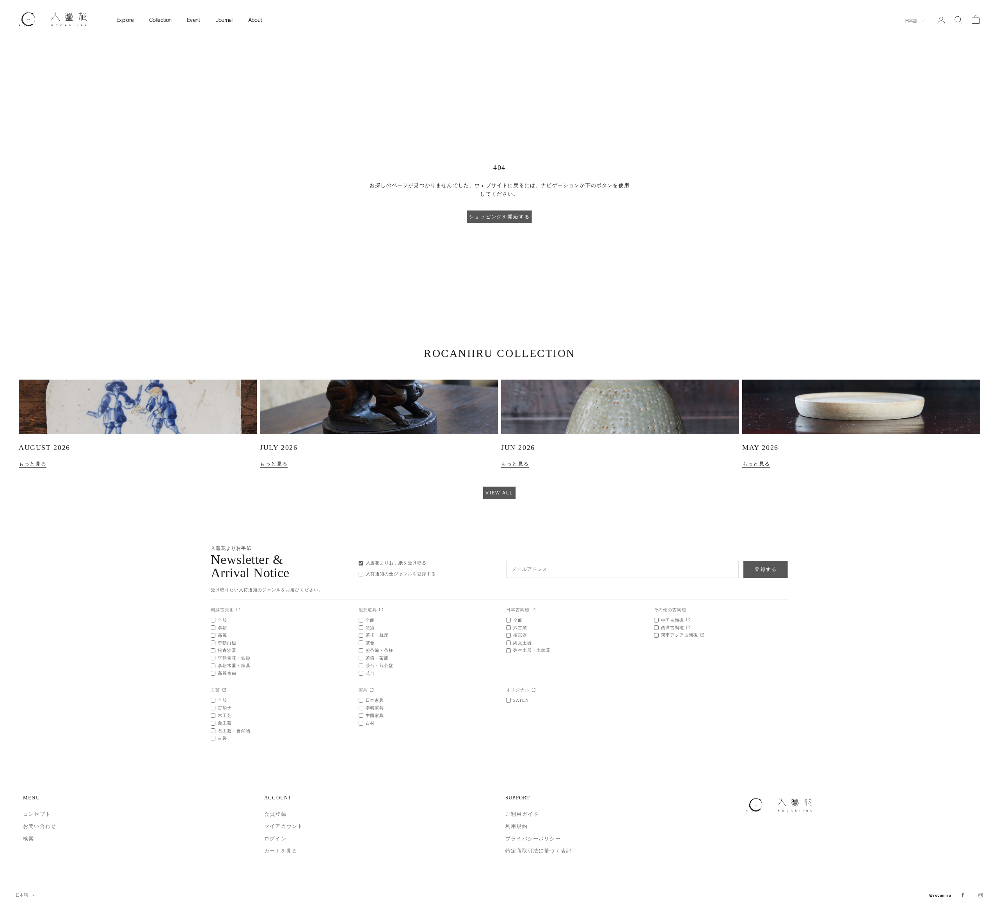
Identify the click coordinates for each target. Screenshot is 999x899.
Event (193, 19)
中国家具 (375, 715)
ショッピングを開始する (499, 216)
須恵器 (520, 635)
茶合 (370, 642)
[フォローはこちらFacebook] (962, 895)
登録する (766, 569)
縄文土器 (522, 642)
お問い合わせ (39, 826)
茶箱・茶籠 (377, 658)
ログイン (275, 839)
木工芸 (225, 715)
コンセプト (37, 814)
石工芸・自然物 (234, 730)
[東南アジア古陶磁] (702, 635)
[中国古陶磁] (688, 620)
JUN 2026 (518, 447)
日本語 (911, 20)
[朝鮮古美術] (238, 610)
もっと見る (32, 464)
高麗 (222, 635)
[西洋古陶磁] (688, 628)
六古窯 (520, 627)
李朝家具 (375, 707)
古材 (370, 723)
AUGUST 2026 (44, 447)
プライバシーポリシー (533, 839)
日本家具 (375, 700)
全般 (222, 620)
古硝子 (225, 707)
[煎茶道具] (381, 610)
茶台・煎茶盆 (380, 665)
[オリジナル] (533, 690)
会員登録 (275, 814)
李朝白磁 (227, 642)
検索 (28, 839)
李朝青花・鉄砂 (234, 658)
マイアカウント (283, 826)
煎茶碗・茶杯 (380, 650)
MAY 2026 (760, 447)
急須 (370, 627)
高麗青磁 (227, 673)
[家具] (371, 690)
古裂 (222, 738)
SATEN (521, 700)
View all (499, 493)
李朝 (222, 627)
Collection (160, 19)
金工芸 (225, 723)
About (255, 19)
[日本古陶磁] (533, 610)
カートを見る (280, 851)
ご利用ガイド (522, 814)
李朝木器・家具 (234, 665)
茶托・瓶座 (377, 635)
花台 (370, 673)
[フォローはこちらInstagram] (980, 895)
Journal (224, 19)
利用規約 (516, 826)
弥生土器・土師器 (532, 650)
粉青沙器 (227, 650)
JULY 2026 (279, 447)
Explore (124, 19)
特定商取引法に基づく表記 (538, 851)
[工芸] (224, 690)
